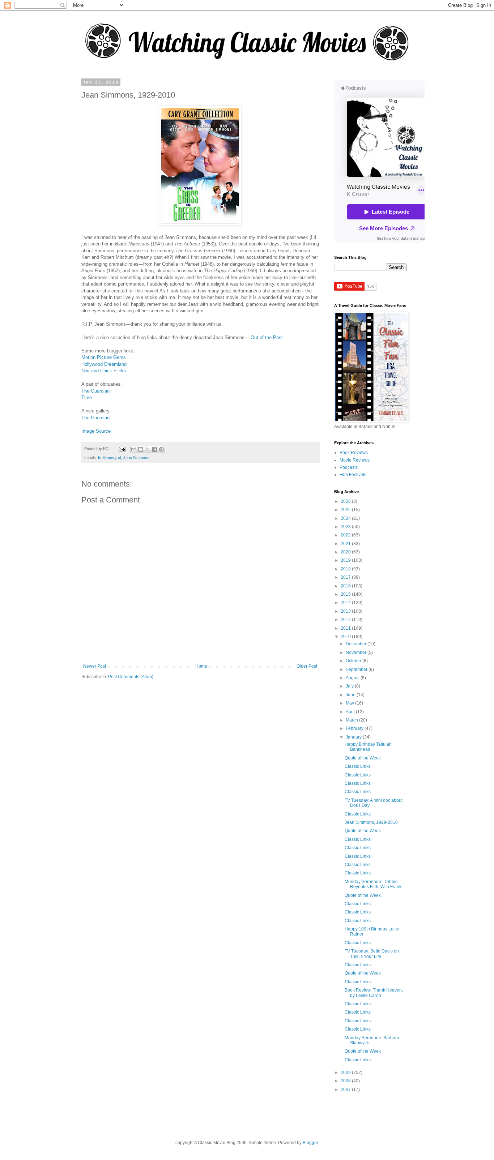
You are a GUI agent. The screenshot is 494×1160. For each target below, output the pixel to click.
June (351, 694)
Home (201, 666)
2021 (346, 543)
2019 (346, 560)
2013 (346, 611)
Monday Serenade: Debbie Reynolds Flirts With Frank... (375, 884)
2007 (346, 1089)
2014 (346, 602)
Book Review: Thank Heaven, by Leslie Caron (374, 993)
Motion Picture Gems (103, 357)
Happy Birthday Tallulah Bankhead (368, 747)
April (351, 711)
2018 (346, 569)
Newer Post (94, 666)
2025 (346, 509)
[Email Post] (122, 448)
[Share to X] (147, 449)
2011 (346, 628)
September (357, 669)
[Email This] (133, 449)
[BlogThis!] (140, 449)
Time (86, 397)
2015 (346, 594)
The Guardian (95, 391)
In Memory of (109, 457)
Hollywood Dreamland (104, 364)
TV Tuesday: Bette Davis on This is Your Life (372, 954)
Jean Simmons (136, 457)
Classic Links (358, 766)
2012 (346, 619)
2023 (346, 526)
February (355, 728)
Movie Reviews (355, 460)
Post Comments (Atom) (130, 676)
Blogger (310, 1142)
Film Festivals (353, 474)
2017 (346, 577)
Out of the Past (267, 337)
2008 (346, 1080)
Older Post (307, 666)
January (354, 737)
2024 (346, 518)
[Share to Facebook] (154, 449)
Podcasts (349, 467)
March (352, 720)
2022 (346, 535)
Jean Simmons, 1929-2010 (371, 822)
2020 (346, 552)
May (350, 703)
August (353, 677)
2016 (346, 585)
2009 (346, 1072)
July (350, 686)
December (356, 643)
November (356, 652)
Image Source (96, 431)
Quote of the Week (363, 758)
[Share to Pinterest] (161, 449)
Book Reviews (354, 452)
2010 (346, 636)
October (354, 660)
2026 (346, 501)
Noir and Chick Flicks (103, 370)
